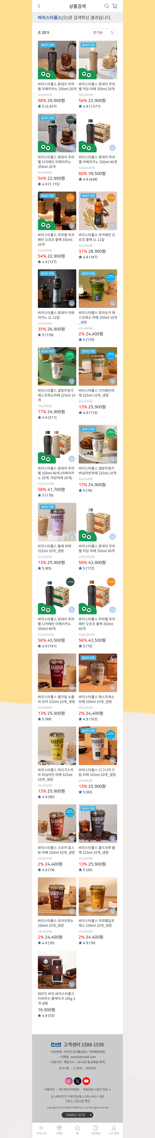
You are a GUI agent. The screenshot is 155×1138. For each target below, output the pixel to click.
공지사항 (64, 1068)
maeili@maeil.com (83, 1056)
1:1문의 (77, 1068)
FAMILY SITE (75, 1115)
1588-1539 (92, 1044)
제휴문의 (91, 1068)
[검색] (106, 6)
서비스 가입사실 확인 (77, 1100)
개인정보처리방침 (68, 1089)
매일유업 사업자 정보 (95, 1089)
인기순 (98, 32)
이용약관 (49, 1089)
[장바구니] (114, 6)
